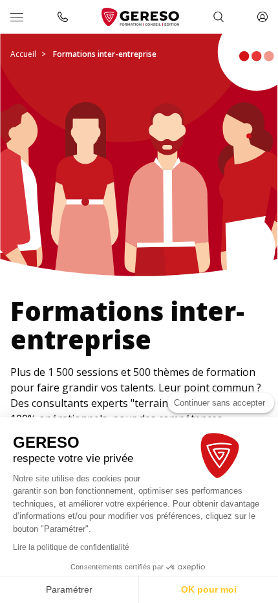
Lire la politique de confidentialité (71, 547)
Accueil (23, 54)
